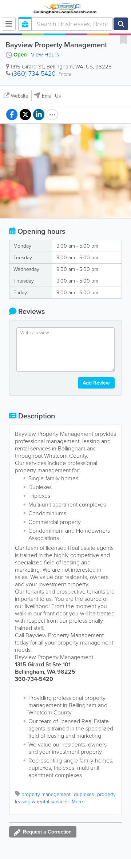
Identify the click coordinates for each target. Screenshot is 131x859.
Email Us (51, 96)
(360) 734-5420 (34, 73)
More (77, 801)
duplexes (84, 794)
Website (19, 96)
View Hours (45, 55)
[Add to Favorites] (123, 39)
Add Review (96, 383)
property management (46, 794)
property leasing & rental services (65, 798)
